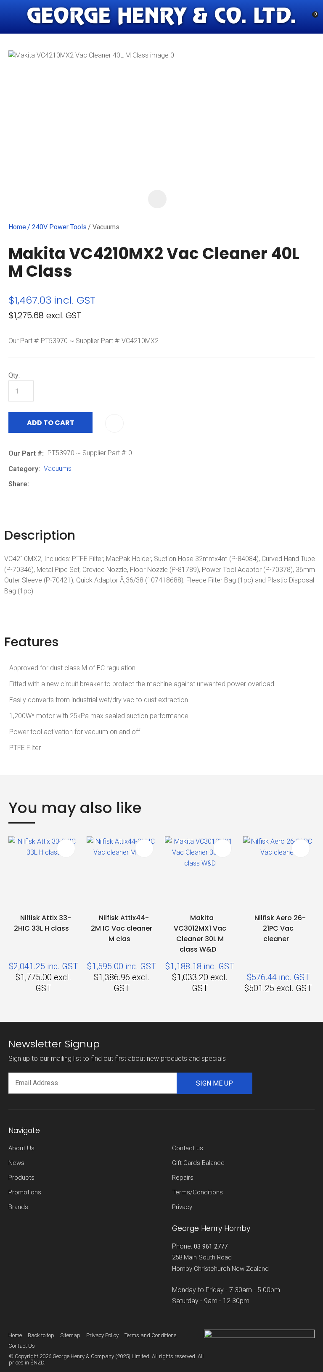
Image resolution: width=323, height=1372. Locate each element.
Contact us (187, 1148)
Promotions (24, 1192)
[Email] (59, 484)
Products (21, 1177)
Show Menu (13, 17)
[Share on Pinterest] (71, 484)
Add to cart (50, 423)
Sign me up (214, 1083)
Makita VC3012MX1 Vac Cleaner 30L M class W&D (200, 933)
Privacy (182, 1207)
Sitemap (70, 1335)
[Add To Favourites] (114, 423)
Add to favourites (66, 848)
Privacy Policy (102, 1335)
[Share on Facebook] (34, 484)
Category (23, 469)
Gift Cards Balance (198, 1163)
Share (17, 484)
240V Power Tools (59, 227)
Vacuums (106, 227)
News (16, 1163)
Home (17, 227)
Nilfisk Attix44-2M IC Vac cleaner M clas (121, 928)
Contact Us (21, 1346)
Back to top (41, 1335)
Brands (18, 1207)
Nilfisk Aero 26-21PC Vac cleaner (280, 928)
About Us (21, 1148)
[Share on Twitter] (45, 484)
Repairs (182, 1177)
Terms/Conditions (197, 1192)
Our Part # (25, 453)
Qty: (14, 375)
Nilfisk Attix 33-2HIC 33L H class (42, 923)
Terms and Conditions (150, 1335)
